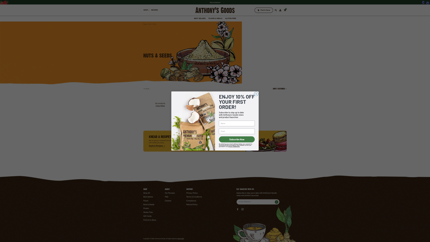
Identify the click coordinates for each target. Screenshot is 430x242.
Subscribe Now (236, 139)
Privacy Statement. (234, 146)
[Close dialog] (256, 94)
